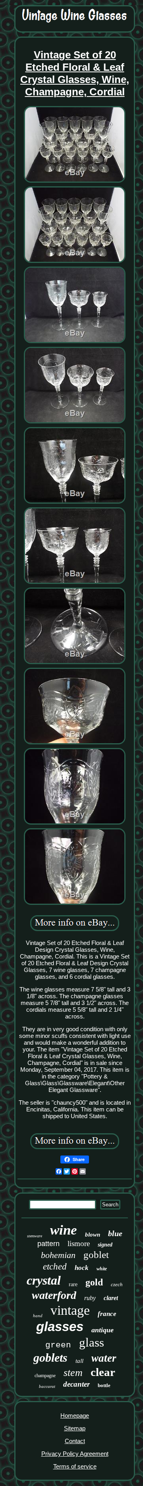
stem (73, 1372)
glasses (59, 1326)
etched (55, 1267)
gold (94, 1282)
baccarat (47, 1386)
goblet (96, 1254)
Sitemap (74, 1428)
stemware (34, 1236)
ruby (90, 1298)
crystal (44, 1280)
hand (38, 1315)
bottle (104, 1385)
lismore (79, 1243)
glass (91, 1342)
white (102, 1269)
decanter (76, 1384)
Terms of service (75, 1466)
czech (117, 1284)
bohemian (58, 1255)
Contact (75, 1441)
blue (115, 1233)
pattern (48, 1244)
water (103, 1358)
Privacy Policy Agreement (74, 1453)
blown (92, 1234)
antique (102, 1330)
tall (79, 1361)
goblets (50, 1357)
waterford (54, 1295)
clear (103, 1372)
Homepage (74, 1415)
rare (73, 1284)
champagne (45, 1375)
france (107, 1314)
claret (111, 1298)
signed (105, 1245)
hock (82, 1268)
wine (63, 1230)
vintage (70, 1310)
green (58, 1345)
